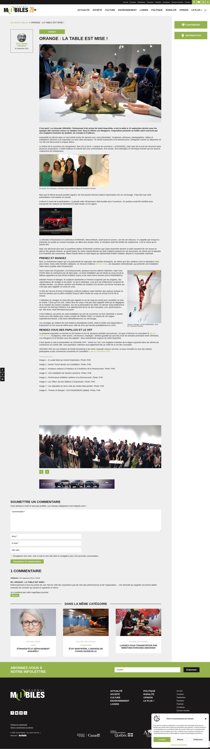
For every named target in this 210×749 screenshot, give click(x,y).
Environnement (127, 10)
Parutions (150, 2)
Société (97, 10)
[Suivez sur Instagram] (21, 713)
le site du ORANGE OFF (99, 351)
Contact (187, 2)
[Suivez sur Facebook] (12, 713)
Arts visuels (90, 641)
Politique (157, 10)
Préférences (198, 739)
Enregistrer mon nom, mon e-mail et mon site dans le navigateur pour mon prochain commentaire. (56, 556)
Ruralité (171, 10)
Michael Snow (102, 264)
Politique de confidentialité (179, 745)
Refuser (180, 739)
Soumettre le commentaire (27, 561)
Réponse (15, 595)
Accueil (125, 2)
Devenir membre (177, 2)
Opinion (183, 10)
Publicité (158, 2)
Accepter (162, 739)
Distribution (141, 2)
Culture (110, 10)
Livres (37, 641)
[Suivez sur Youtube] (16, 713)
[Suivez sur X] (25, 713)
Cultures (24, 22)
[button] (206, 719)
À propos (133, 2)
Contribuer (166, 2)
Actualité (84, 10)
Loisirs (144, 10)
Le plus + (196, 10)
